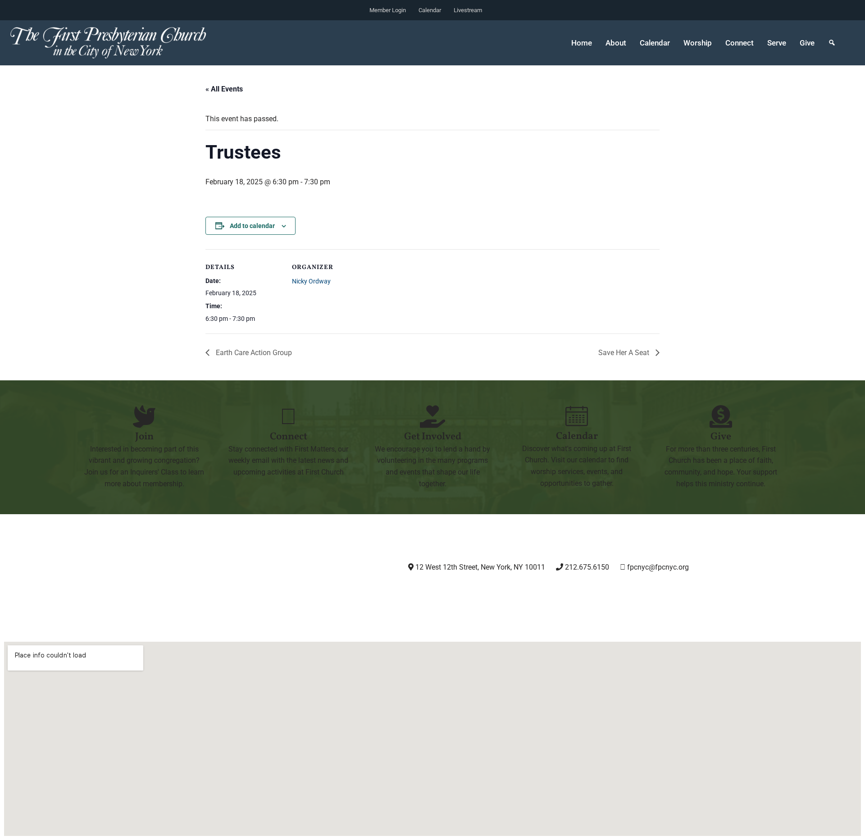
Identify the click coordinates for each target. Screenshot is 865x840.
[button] (831, 42)
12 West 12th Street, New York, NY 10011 (479, 567)
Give (807, 42)
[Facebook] (499, 592)
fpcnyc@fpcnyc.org (658, 567)
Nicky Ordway (311, 281)
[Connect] (288, 416)
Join (144, 437)
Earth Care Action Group (253, 352)
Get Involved (432, 437)
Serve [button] (776, 42)
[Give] (721, 416)
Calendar (430, 10)
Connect (288, 437)
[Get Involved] (432, 416)
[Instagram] (453, 592)
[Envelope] (592, 592)
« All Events (224, 89)
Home (581, 42)
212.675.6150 (586, 567)
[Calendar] (576, 416)
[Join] (144, 416)
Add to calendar (252, 225)
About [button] (616, 42)
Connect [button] (739, 42)
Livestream (468, 10)
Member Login (387, 10)
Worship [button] (697, 42)
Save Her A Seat (624, 352)
